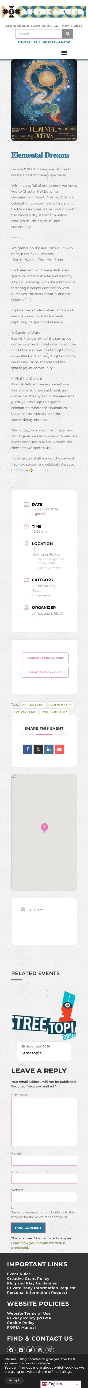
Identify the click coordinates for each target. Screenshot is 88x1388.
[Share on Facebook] (27, 749)
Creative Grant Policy (28, 1278)
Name (17, 1153)
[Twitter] (30, 1350)
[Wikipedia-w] (50, 1350)
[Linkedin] (49, 749)
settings (65, 1372)
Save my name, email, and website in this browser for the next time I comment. (43, 1214)
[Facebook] (11, 1350)
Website (17, 1190)
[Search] (68, 34)
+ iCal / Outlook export (45, 672)
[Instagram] (40, 1350)
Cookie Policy (21, 1322)
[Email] (59, 749)
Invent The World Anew (44, 42)
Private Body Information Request (41, 1288)
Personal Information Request (37, 1292)
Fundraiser (24, 711)
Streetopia (31, 1053)
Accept (14, 1380)
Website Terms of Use (29, 1313)
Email (16, 1171)
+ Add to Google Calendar (45, 658)
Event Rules (19, 1274)
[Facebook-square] (21, 1350)
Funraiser (43, 595)
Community (60, 704)
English (54, 1384)
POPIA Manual (21, 1327)
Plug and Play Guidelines (32, 1283)
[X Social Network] (38, 749)
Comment (20, 1095)
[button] (64, 52)
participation (55, 711)
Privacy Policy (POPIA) (30, 1318)
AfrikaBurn (33, 704)
